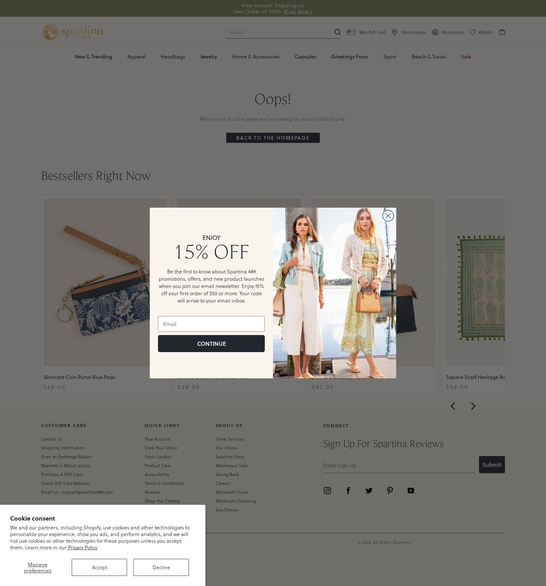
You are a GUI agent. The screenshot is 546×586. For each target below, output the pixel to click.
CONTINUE (211, 343)
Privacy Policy (82, 547)
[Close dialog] (388, 215)
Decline (161, 567)
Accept (99, 567)
